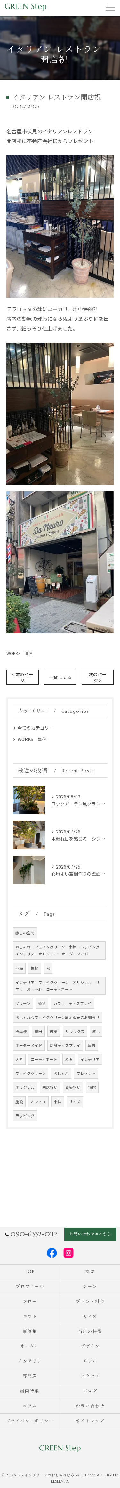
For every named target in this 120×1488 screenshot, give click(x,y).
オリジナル (25, 1087)
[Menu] (110, 7)
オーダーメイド (28, 1045)
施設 (19, 1101)
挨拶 (34, 968)
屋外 (92, 1045)
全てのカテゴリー (35, 728)
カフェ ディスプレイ (72, 1003)
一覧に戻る (60, 677)
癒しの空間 (25, 932)
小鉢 (57, 1101)
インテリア (90, 1059)
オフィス (38, 1101)
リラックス (74, 1031)
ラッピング (25, 1115)
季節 (19, 968)
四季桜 (21, 1031)
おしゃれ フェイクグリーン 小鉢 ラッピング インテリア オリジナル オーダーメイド (59, 950)
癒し (96, 1031)
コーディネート (44, 1059)
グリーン (22, 1003)
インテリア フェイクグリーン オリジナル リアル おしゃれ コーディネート (57, 986)
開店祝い (50, 1087)
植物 (42, 1003)
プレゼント (86, 1073)
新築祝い (73, 1087)
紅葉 (54, 1031)
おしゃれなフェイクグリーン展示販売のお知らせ (57, 1017)
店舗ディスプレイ (65, 1045)
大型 (19, 1059)
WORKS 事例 (19, 653)
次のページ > (98, 677)
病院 (92, 1087)
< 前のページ (22, 677)
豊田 (38, 1031)
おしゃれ (61, 1073)
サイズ (75, 1101)
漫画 (69, 1059)
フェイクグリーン (30, 1073)
